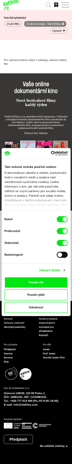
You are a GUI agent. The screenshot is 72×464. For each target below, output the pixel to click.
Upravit (56, 30)
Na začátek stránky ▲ (54, 445)
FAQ (6, 362)
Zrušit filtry (13, 23)
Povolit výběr (36, 294)
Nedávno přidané (48, 319)
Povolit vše (36, 282)
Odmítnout (36, 307)
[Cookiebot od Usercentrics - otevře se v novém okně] (51, 153)
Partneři (8, 319)
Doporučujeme (47, 323)
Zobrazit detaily (49, 270)
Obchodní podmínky (15, 327)
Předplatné (10, 349)
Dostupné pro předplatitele (46, 329)
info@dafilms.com (25, 404)
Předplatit (18, 439)
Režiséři (43, 335)
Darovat (8, 357)
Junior (46, 349)
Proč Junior (49, 353)
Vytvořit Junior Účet (54, 357)
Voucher (8, 353)
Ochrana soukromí (14, 323)
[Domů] (11, 5)
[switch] (62, 231)
